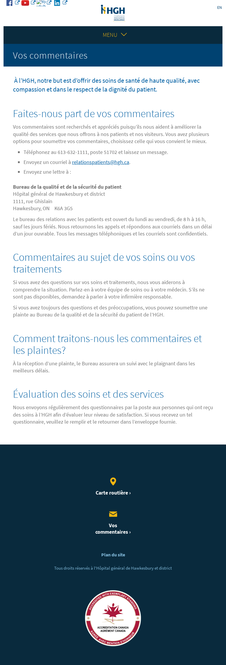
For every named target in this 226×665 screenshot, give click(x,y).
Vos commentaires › (113, 528)
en (219, 7)
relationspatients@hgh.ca (100, 162)
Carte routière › (113, 492)
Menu (110, 35)
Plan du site (113, 555)
